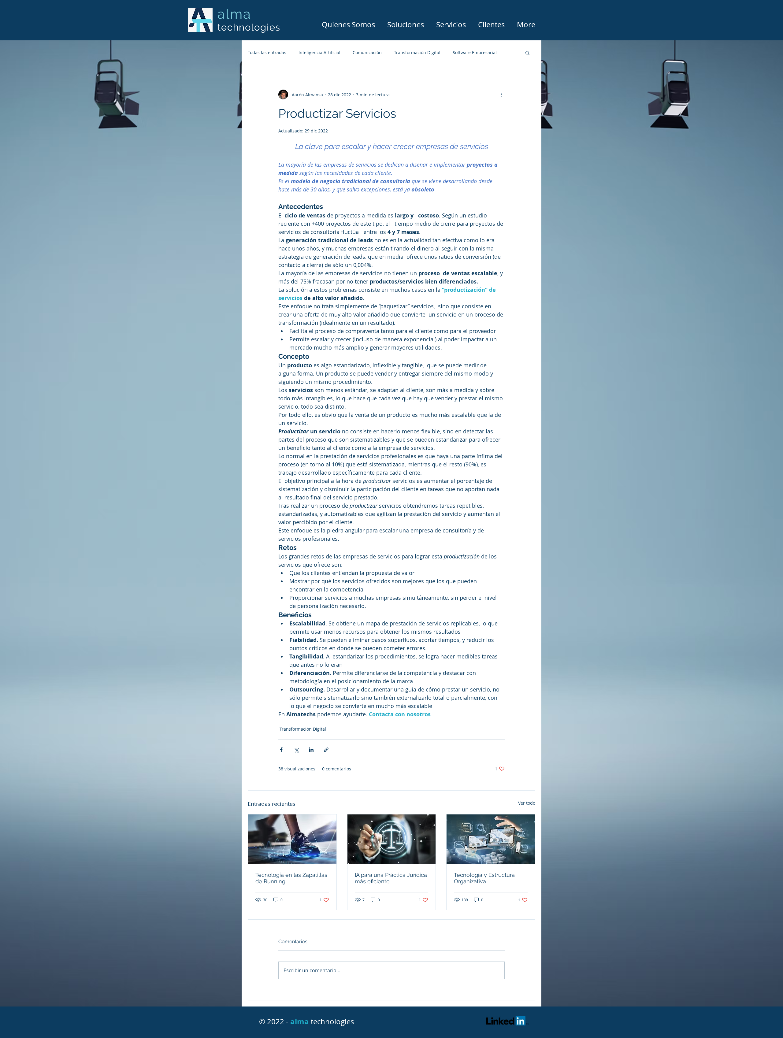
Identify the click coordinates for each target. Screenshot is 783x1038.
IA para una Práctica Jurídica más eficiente (391, 878)
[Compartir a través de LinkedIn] (311, 750)
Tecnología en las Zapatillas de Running (291, 878)
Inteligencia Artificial (319, 52)
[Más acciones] (501, 94)
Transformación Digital (417, 52)
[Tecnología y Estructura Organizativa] (491, 839)
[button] (527, 52)
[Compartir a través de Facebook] (281, 750)
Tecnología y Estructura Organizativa (484, 878)
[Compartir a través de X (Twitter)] (296, 750)
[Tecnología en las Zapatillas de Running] (292, 839)
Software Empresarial (475, 52)
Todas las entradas (267, 52)
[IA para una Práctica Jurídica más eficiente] (391, 839)
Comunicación (367, 52)
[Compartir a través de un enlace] (326, 750)
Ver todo (526, 803)
